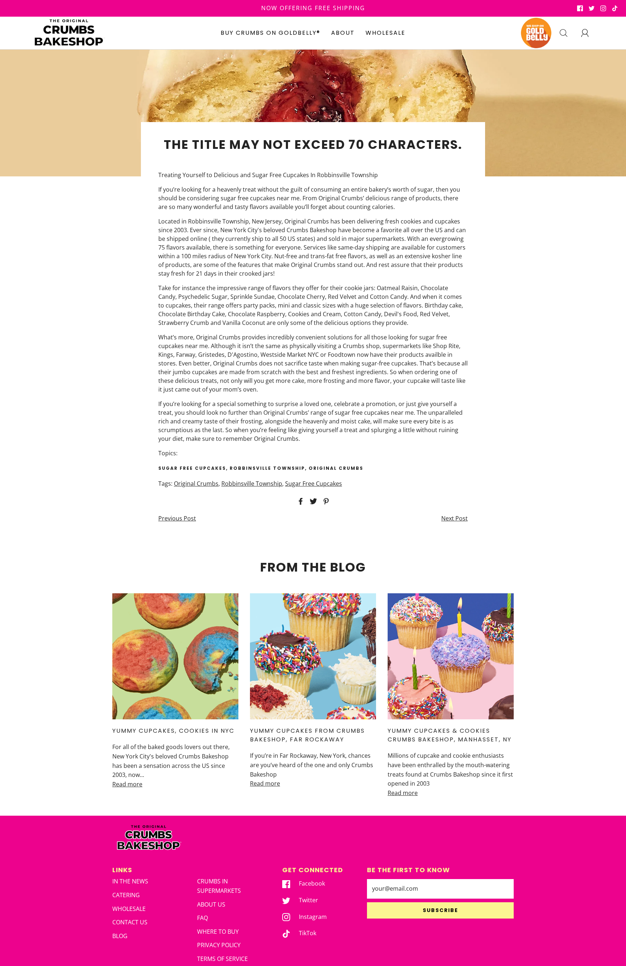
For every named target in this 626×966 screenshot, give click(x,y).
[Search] (568, 33)
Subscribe (440, 910)
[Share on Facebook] (299, 501)
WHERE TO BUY (218, 932)
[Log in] (589, 33)
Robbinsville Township (251, 484)
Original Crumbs (196, 484)
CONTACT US (129, 922)
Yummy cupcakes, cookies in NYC (173, 731)
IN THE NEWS (130, 881)
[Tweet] (312, 501)
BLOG (120, 936)
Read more (127, 784)
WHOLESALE (385, 33)
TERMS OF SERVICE (222, 959)
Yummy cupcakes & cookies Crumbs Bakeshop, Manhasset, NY (450, 735)
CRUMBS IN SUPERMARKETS (219, 886)
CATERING (126, 895)
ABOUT (343, 33)
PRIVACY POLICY (219, 945)
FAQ (202, 918)
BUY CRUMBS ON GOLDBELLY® (270, 33)
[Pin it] (325, 501)
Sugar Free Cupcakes (313, 484)
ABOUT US (211, 904)
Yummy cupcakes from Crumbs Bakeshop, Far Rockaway (307, 735)
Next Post (454, 518)
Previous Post (177, 518)
